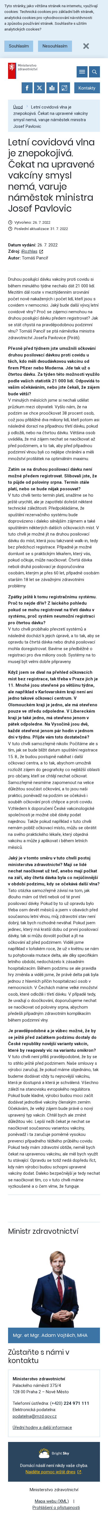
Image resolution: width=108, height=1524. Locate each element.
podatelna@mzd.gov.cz (35, 1416)
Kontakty (87, 88)
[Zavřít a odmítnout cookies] (86, 46)
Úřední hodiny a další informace (42, 1427)
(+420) (69, 1403)
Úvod (18, 106)
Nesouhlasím (55, 46)
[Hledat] (94, 71)
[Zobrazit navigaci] (82, 71)
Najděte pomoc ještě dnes (50, 1471)
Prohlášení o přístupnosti (56, 1507)
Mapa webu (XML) (52, 1501)
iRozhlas (29, 251)
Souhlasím (19, 46)
